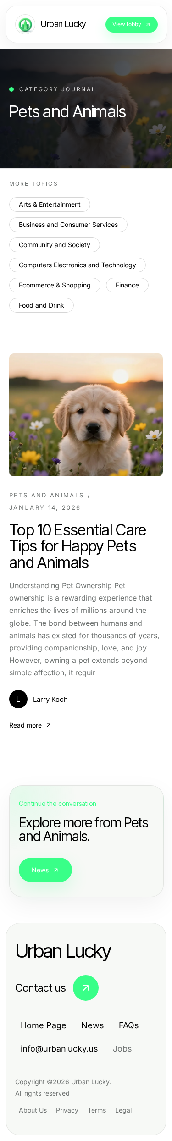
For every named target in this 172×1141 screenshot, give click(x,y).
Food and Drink (41, 305)
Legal (123, 1110)
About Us (33, 1110)
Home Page (44, 1025)
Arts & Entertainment (50, 204)
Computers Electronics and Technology (77, 265)
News (40, 870)
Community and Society (54, 244)
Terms (97, 1110)
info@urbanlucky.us (59, 1048)
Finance (127, 285)
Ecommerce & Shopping (55, 285)
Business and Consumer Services (68, 224)
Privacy (67, 1110)
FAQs (129, 1025)
